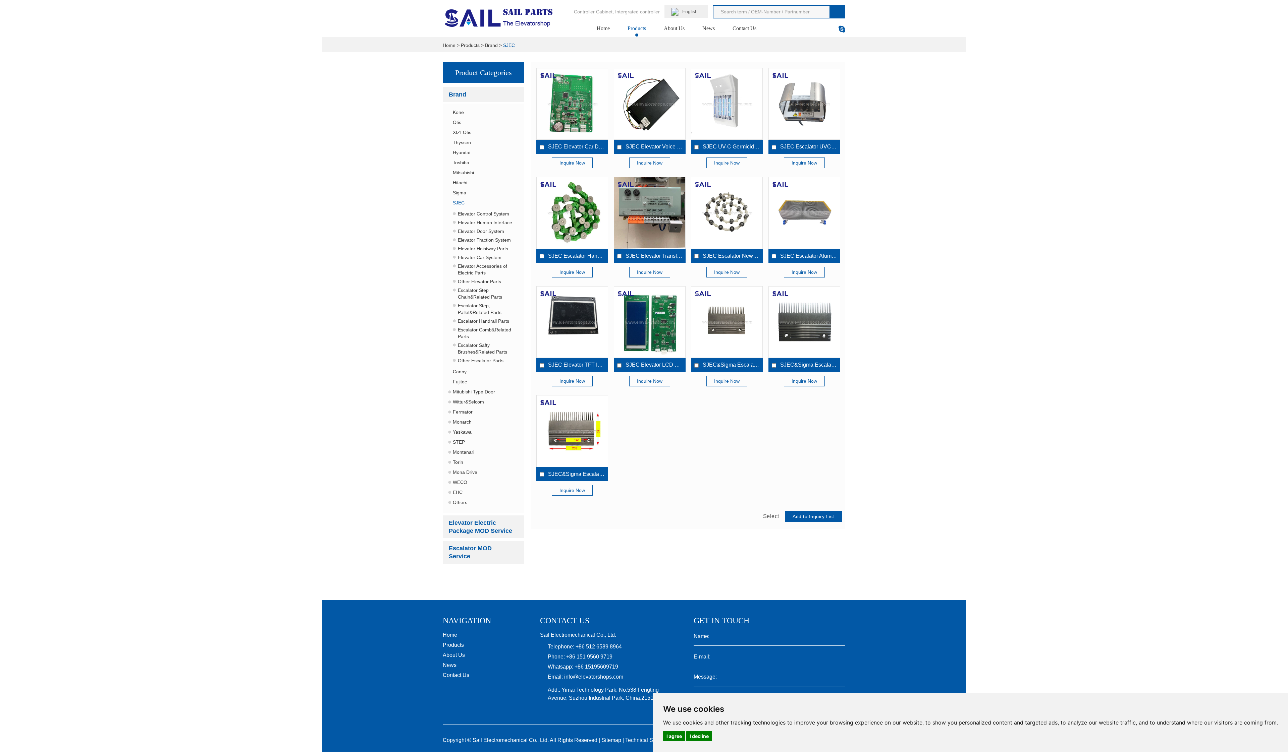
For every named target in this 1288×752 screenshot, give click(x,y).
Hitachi (460, 182)
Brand (491, 45)
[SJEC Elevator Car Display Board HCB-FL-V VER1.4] (572, 103)
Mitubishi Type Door (474, 391)
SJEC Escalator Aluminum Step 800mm (827, 256)
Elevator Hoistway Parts (483, 248)
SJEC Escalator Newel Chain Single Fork (752, 256)
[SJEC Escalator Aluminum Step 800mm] (804, 212)
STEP (459, 442)
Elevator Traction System (484, 240)
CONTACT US (564, 620)
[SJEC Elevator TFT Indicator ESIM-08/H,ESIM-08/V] (572, 322)
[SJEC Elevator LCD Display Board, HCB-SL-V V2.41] (649, 322)
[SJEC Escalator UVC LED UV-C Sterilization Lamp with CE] (804, 103)
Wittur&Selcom (468, 401)
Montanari (463, 452)
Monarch (462, 422)
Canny (460, 371)
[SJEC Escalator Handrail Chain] (572, 212)
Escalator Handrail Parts (483, 321)
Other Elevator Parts (479, 281)
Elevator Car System (479, 257)
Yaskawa (462, 432)
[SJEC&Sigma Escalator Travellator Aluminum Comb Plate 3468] (572, 430)
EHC (458, 492)
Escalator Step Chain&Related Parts (480, 294)
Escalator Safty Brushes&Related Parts (482, 348)
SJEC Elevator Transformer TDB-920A (671, 256)
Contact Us (744, 28)
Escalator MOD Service (470, 552)
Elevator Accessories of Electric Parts (482, 269)
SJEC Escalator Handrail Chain (586, 256)
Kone (458, 112)
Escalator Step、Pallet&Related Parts (479, 309)
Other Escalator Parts (480, 360)
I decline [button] (699, 736)
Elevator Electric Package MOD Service (480, 526)
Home (603, 28)
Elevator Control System (483, 213)
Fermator (463, 412)
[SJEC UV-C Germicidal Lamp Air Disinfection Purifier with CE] (726, 103)
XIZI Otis (462, 132)
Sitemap (611, 740)
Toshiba (461, 162)
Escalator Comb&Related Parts (484, 333)
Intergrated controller (637, 11)
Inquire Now (572, 163)
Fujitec (460, 381)
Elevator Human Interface (485, 222)
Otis (457, 122)
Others (460, 502)
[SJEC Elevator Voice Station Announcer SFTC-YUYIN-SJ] (649, 103)
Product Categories (483, 72)
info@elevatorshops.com (593, 677)
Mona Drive (465, 472)
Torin (458, 462)
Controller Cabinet (593, 11)
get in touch (721, 620)
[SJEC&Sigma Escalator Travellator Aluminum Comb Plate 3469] (804, 322)
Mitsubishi (463, 172)
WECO (460, 482)
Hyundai (461, 152)
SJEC (509, 45)
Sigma (459, 192)
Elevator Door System (481, 231)
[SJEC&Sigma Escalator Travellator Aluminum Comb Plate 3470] (726, 322)
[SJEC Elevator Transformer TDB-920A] (649, 212)
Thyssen (462, 142)
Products (637, 28)
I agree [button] (674, 736)
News (708, 28)
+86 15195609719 (596, 667)
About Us (674, 28)
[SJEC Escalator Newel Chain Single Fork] (726, 212)
